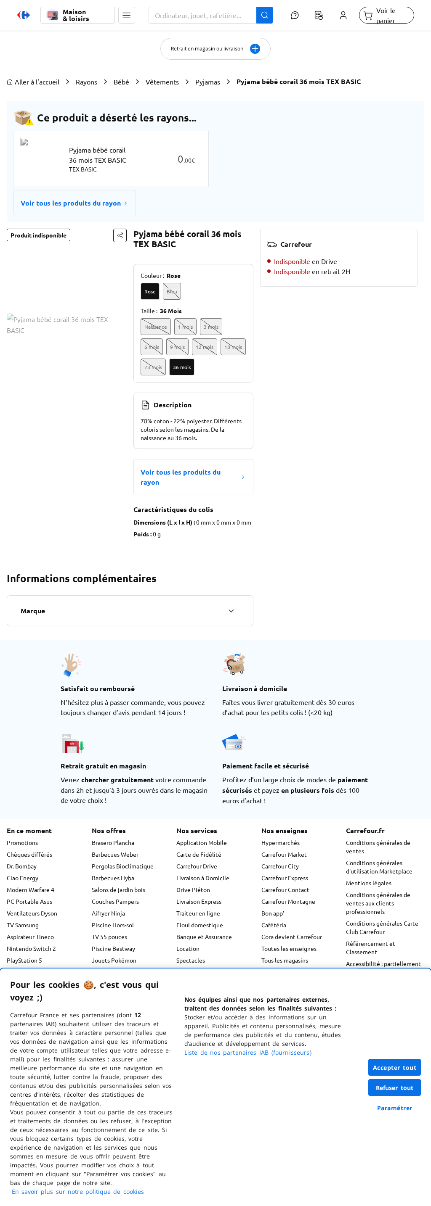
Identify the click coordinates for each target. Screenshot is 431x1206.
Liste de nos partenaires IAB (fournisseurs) (247, 1052)
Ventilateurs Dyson (32, 913)
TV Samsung (23, 925)
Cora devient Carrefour (291, 936)
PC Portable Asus (29, 901)
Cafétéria (273, 925)
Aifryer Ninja (108, 913)
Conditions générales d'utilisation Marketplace (379, 867)
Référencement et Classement (370, 947)
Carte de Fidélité (198, 854)
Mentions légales (368, 883)
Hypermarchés (280, 842)
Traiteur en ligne (198, 913)
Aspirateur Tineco (30, 936)
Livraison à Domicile (202, 877)
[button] (126, 15)
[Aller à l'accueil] (23, 15)
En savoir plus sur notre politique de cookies (78, 1191)
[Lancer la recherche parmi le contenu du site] (265, 15)
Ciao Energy (22, 877)
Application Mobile (201, 842)
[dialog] (215, 1087)
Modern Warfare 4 (30, 889)
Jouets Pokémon (114, 960)
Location (188, 948)
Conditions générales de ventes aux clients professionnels (378, 903)
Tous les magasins (284, 960)
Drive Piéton (193, 889)
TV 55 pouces (109, 936)
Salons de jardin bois (118, 889)
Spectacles (190, 960)
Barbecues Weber (115, 854)
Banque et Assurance (204, 936)
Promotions (22, 842)
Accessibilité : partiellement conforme (383, 968)
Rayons (86, 81)
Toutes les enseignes (289, 948)
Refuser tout (395, 1088)
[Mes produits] (319, 15)
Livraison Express (198, 901)
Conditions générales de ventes (378, 847)
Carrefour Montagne (288, 901)
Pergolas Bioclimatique (123, 866)
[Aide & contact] (295, 15)
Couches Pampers (115, 901)
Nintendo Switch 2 (31, 948)
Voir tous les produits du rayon (71, 202)
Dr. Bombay (22, 866)
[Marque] (231, 610)
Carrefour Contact (285, 889)
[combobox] (211, 15)
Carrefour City (280, 866)
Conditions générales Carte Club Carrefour (382, 927)
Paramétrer (394, 1108)
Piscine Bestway (113, 948)
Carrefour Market (284, 854)
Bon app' (272, 913)
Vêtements (162, 81)
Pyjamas (207, 81)
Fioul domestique (199, 925)
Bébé (121, 81)
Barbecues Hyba (113, 877)
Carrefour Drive (196, 866)
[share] (120, 235)
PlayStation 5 (24, 960)
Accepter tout (395, 1067)
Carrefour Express (284, 877)
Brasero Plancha (113, 842)
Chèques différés (29, 854)
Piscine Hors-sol (113, 925)
